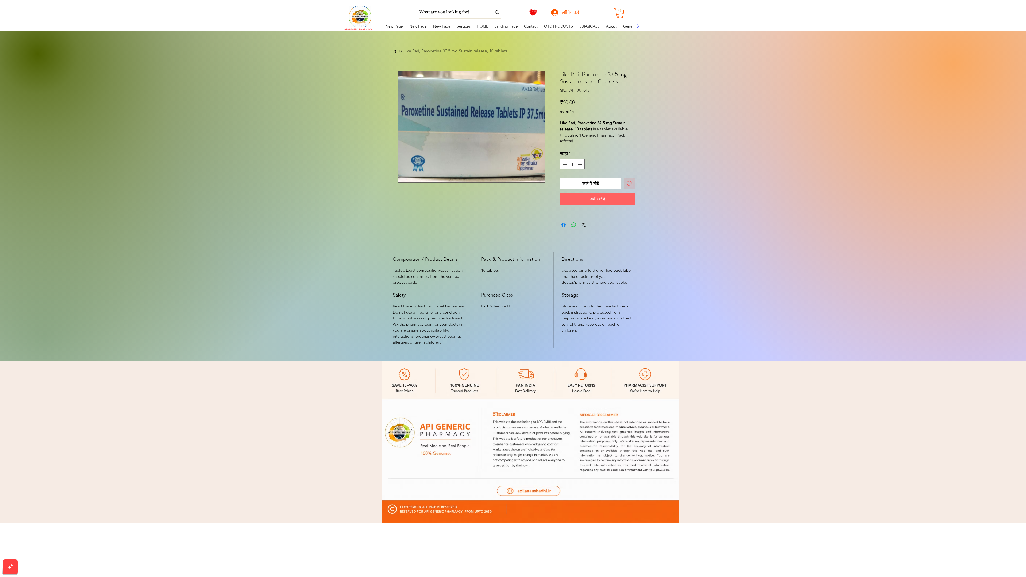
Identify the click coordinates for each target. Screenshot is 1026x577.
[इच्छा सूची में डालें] (629, 183)
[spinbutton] (572, 164)
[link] (619, 13)
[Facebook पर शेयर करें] (563, 224)
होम (397, 50)
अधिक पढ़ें (566, 141)
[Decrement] (564, 164)
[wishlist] (533, 12)
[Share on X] (584, 224)
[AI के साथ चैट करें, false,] (10, 566)
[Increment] (580, 164)
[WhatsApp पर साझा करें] (573, 224)
